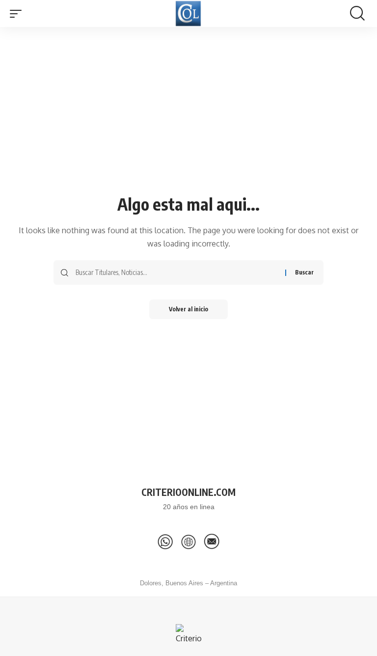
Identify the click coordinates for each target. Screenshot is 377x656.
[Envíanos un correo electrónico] (211, 541)
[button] (18, 14)
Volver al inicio (188, 309)
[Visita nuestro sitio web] (188, 541)
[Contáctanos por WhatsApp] (165, 541)
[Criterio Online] (188, 13)
